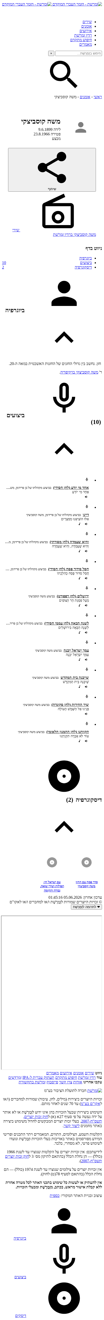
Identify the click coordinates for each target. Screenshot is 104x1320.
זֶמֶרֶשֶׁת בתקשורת (32, 1082)
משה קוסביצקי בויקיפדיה (79, 372)
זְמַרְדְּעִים (14, 1077)
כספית (55, 1195)
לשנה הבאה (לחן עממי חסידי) (66, 623)
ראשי (98, 97)
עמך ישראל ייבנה (76, 650)
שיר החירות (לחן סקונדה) (70, 705)
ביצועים (47, 262)
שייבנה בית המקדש (75, 677)
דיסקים (20, 1315)
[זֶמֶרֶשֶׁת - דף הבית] (94, 1090)
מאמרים (85, 44)
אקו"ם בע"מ (90, 1103)
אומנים (86, 26)
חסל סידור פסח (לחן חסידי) (68, 569)
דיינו (86, 515)
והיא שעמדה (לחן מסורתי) (69, 542)
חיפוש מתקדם (81, 40)
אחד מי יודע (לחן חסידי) (71, 488)
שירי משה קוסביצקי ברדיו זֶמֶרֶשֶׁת (54, 232)
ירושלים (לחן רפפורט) (73, 596)
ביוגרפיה (85, 258)
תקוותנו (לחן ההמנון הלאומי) (67, 732)
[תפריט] (97, 11)
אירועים (86, 31)
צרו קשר (65, 1082)
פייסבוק (52, 1082)
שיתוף (52, 189)
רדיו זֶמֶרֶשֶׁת (87, 1077)
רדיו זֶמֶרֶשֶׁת (83, 35)
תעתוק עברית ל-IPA (38, 1077)
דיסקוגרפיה (47, 267)
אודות (77, 1082)
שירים (87, 22)
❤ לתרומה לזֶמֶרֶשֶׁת (86, 907)
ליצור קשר (72, 1126)
